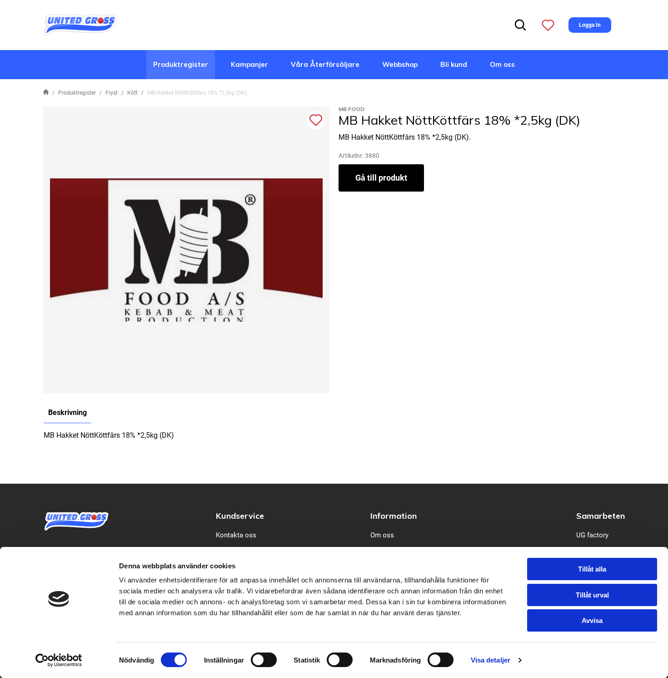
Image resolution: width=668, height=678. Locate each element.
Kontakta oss (236, 535)
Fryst (111, 93)
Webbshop (400, 64)
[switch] (264, 660)
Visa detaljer (490, 660)
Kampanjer (249, 64)
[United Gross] (80, 24)
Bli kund (453, 64)
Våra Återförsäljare (325, 64)
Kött (132, 93)
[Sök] (520, 25)
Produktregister (180, 64)
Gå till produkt (381, 177)
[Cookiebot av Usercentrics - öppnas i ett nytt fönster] (59, 660)
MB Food (351, 109)
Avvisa (592, 620)
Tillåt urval (592, 595)
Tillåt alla (592, 569)
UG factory (592, 535)
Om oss (502, 64)
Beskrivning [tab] (67, 412)
